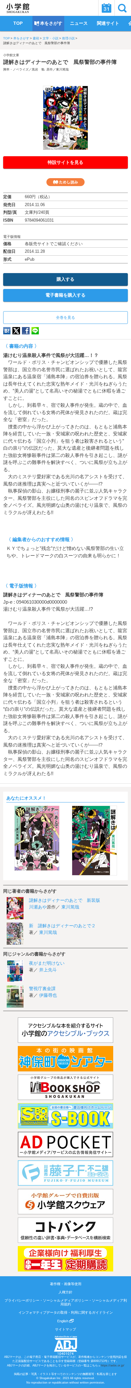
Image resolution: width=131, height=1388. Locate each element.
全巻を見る (65, 317)
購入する (65, 279)
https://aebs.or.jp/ (112, 1365)
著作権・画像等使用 (65, 1284)
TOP (6, 38)
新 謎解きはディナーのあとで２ (62, 925)
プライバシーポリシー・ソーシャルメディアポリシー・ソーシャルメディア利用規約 (65, 1302)
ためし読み (65, 182)
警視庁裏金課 (42, 988)
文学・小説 (51, 38)
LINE (35, 330)
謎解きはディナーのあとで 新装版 (64, 900)
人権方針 (65, 1292)
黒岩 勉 (38, 69)
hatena (6, 330)
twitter (16, 330)
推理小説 (68, 38)
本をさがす (21, 38)
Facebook (26, 330)
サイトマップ (65, 1329)
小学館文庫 (11, 55)
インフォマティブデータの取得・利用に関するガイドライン (65, 1312)
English (63, 1321)
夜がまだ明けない (47, 963)
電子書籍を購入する (65, 295)
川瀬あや (38, 906)
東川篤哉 (62, 69)
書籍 (36, 38)
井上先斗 (48, 969)
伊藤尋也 (48, 995)
